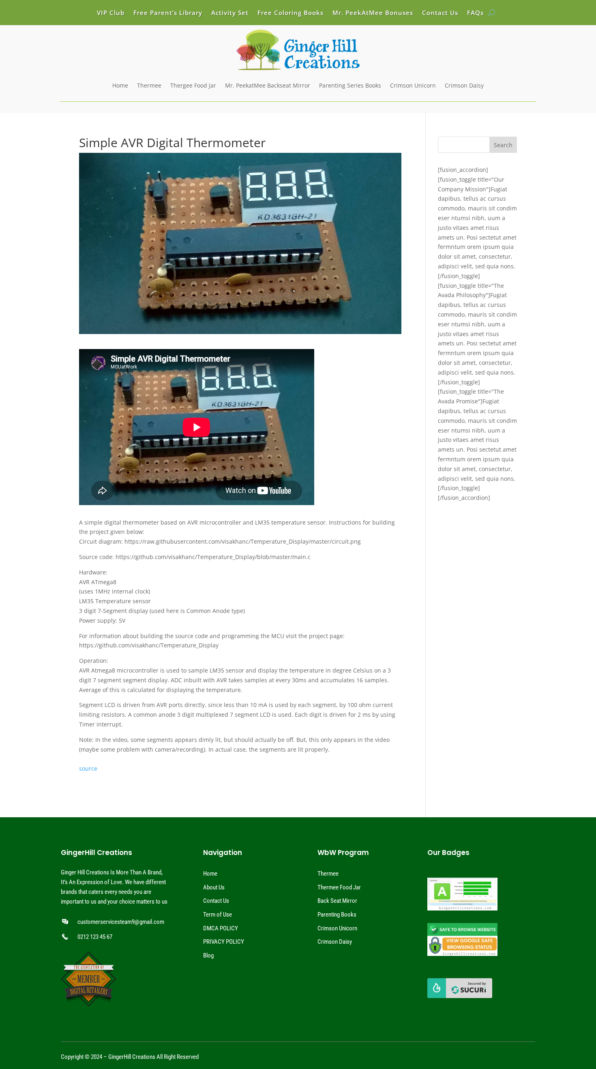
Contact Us (440, 13)
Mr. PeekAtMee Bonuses (372, 13)
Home (120, 85)
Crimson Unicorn (413, 85)
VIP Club (110, 13)
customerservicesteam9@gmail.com (120, 921)
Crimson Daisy (464, 85)
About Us (214, 887)
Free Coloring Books (290, 13)
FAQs (475, 13)
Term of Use (217, 914)
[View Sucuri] (459, 996)
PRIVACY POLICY (223, 941)
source (88, 768)
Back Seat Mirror (337, 900)
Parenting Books (336, 914)
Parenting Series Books (350, 85)
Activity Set (230, 13)
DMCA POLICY (220, 928)
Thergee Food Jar (193, 85)
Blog (208, 955)
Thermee (149, 85)
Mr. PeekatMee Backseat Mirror (267, 85)
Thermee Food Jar (339, 887)
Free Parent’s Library (167, 13)
